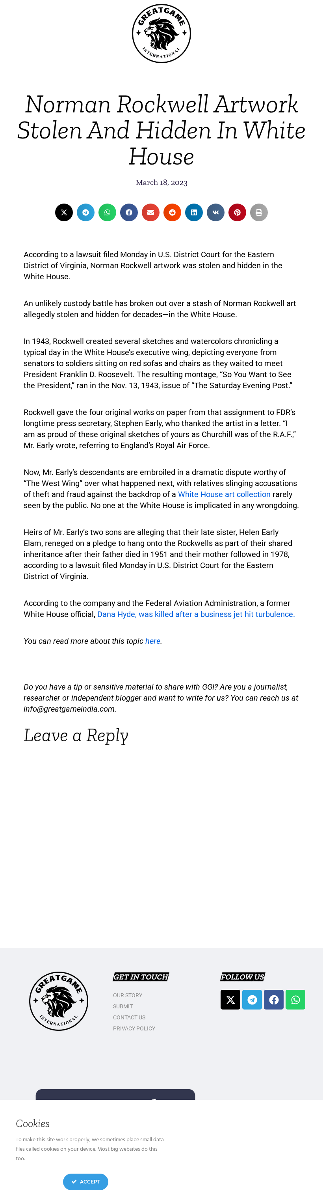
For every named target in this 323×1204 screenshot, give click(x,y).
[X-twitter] (230, 1000)
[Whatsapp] (295, 1000)
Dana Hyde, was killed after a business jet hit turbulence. (196, 614)
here (152, 641)
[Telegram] (252, 1000)
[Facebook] (274, 1000)
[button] (64, 212)
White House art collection (224, 494)
